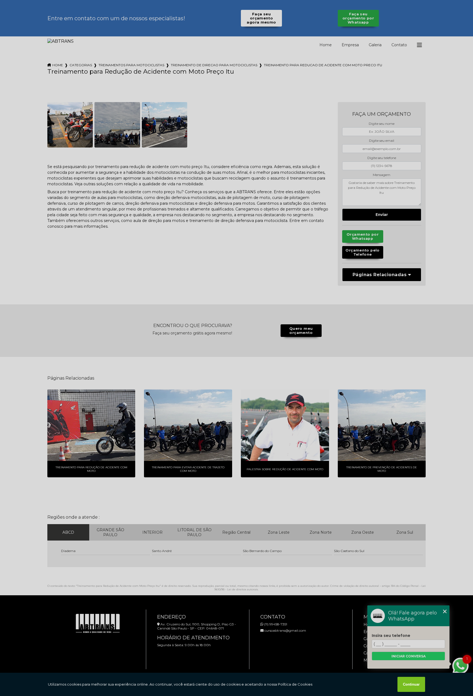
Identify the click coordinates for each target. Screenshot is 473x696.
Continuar (411, 684)
